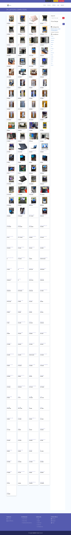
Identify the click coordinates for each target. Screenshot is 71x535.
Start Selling (62, 1)
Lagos (52, 56)
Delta (52, 44)
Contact (49, 5)
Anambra (53, 38)
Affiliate (47, 1)
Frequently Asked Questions (27, 522)
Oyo (51, 63)
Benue (52, 42)
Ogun (52, 59)
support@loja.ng (10, 520)
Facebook (53, 518)
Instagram (53, 520)
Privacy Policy (24, 520)
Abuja (52, 36)
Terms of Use (24, 518)
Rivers (52, 65)
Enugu (52, 48)
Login (51, 1)
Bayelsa (52, 40)
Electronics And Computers (55, 29)
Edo (51, 46)
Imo (51, 50)
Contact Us (39, 524)
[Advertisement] (28, 503)
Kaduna (52, 52)
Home (44, 5)
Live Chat (9, 518)
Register (56, 1)
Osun (52, 61)
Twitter (53, 522)
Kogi (52, 54)
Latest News (39, 522)
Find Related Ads (40, 526)
